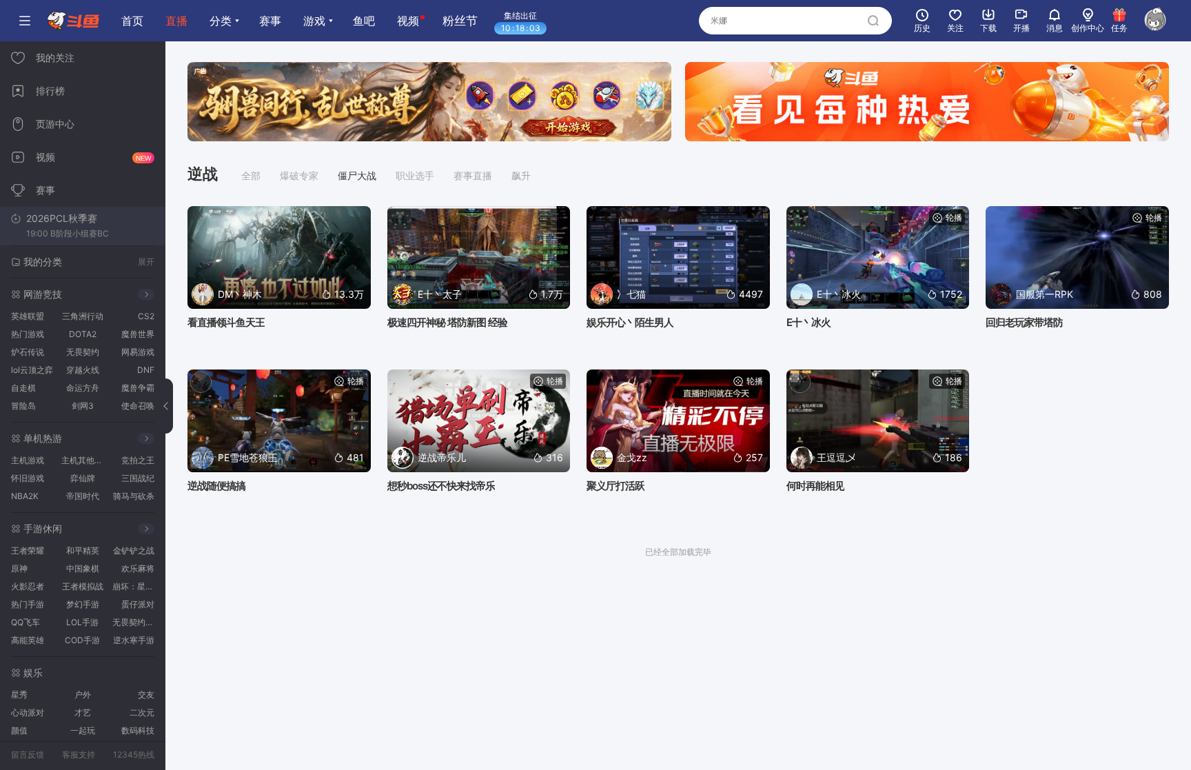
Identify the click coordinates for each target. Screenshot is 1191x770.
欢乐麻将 (137, 568)
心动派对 (27, 712)
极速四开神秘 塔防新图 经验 (447, 322)
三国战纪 (137, 478)
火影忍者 (27, 586)
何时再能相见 (815, 485)
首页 (132, 21)
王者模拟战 (82, 586)
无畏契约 (82, 352)
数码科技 (137, 730)
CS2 (146, 316)
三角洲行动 (82, 316)
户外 (82, 694)
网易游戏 (137, 352)
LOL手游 (82, 622)
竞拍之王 (137, 460)
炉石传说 (27, 352)
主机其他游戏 (84, 460)
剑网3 (83, 406)
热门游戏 (27, 334)
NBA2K (25, 496)
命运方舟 (82, 388)
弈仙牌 (82, 478)
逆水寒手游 (133, 640)
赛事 (270, 21)
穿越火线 (82, 370)
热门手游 (27, 604)
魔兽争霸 (137, 388)
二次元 (142, 712)
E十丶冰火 (808, 322)
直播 (176, 21)
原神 (19, 568)
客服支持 (78, 754)
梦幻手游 (82, 604)
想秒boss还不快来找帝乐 (441, 485)
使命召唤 (137, 406)
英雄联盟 (27, 316)
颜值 (19, 730)
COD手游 (82, 640)
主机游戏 (27, 460)
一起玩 (82, 730)
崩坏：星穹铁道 (135, 586)
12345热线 (133, 754)
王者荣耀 (27, 550)
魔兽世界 (137, 334)
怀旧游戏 (27, 478)
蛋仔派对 (137, 604)
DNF (145, 370)
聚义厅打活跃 (615, 485)
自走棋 (23, 388)
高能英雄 (27, 640)
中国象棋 (82, 568)
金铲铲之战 (133, 550)
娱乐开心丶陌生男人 (630, 322)
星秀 (19, 694)
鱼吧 (364, 21)
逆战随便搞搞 (216, 485)
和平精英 (82, 550)
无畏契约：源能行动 (135, 622)
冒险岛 (23, 406)
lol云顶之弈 (32, 370)
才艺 (82, 712)
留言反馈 (27, 754)
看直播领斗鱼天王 (226, 322)
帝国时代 (82, 496)
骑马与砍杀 (133, 496)
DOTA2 (82, 334)
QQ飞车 (25, 622)
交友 (146, 694)
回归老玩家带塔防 (1024, 322)
